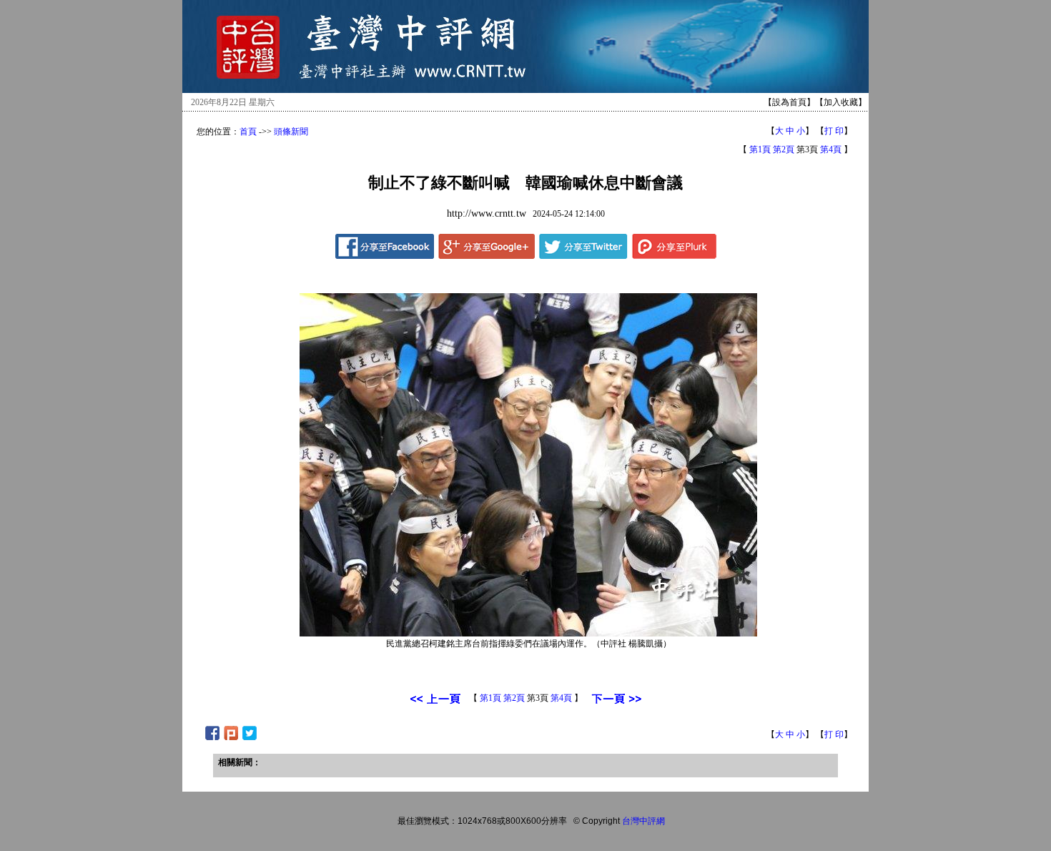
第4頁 (831, 149)
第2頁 (783, 149)
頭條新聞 (291, 132)
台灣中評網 (643, 821)
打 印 (834, 131)
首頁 (248, 132)
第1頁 (760, 149)
